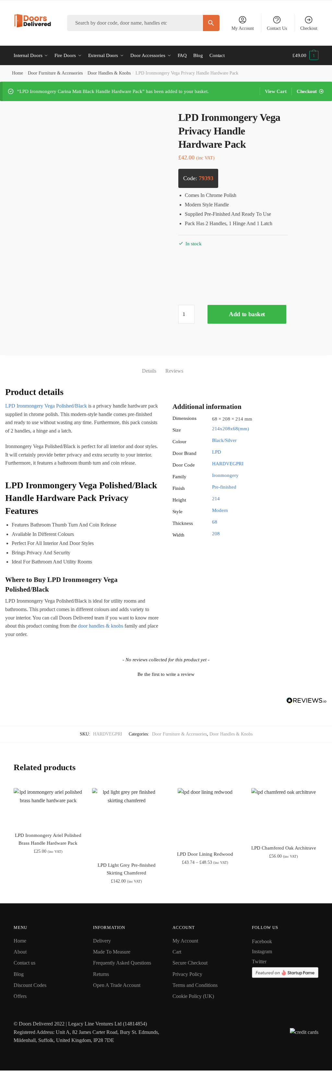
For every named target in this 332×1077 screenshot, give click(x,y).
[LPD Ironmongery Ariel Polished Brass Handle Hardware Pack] (48, 806)
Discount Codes (30, 985)
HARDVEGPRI (227, 463)
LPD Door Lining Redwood (205, 854)
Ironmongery (225, 475)
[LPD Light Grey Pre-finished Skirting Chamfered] (126, 821)
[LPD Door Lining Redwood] (205, 815)
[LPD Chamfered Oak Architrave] (283, 812)
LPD (216, 452)
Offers (20, 996)
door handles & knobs (100, 626)
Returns (101, 974)
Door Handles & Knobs (109, 73)
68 (214, 522)
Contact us (24, 963)
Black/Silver (224, 440)
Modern (220, 510)
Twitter (259, 961)
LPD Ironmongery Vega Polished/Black (46, 406)
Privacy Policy (187, 974)
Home (17, 73)
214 (216, 498)
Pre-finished (224, 487)
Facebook (262, 941)
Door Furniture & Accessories (55, 73)
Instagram (262, 951)
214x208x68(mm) (230, 428)
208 (216, 533)
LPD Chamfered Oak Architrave (283, 848)
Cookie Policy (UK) (193, 996)
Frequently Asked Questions (122, 963)
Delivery (102, 941)
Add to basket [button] (48, 895)
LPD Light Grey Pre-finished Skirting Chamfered (127, 869)
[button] (166, 673)
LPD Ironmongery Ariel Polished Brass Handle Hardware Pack (48, 839)
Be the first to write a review (166, 674)
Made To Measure (111, 952)
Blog (19, 974)
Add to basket (247, 314)
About (20, 952)
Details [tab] (149, 371)
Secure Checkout (190, 963)
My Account (242, 28)
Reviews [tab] (174, 371)
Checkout (308, 28)
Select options (205, 895)
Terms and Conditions (195, 985)
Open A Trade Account (116, 985)
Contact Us (277, 28)
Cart (176, 952)
